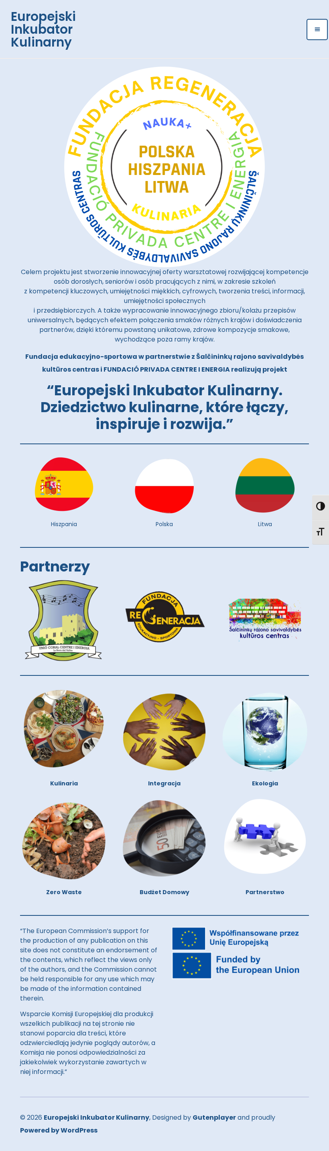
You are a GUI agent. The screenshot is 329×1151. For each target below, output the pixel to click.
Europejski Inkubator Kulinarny (43, 29)
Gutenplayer (214, 1117)
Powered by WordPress (58, 1130)
